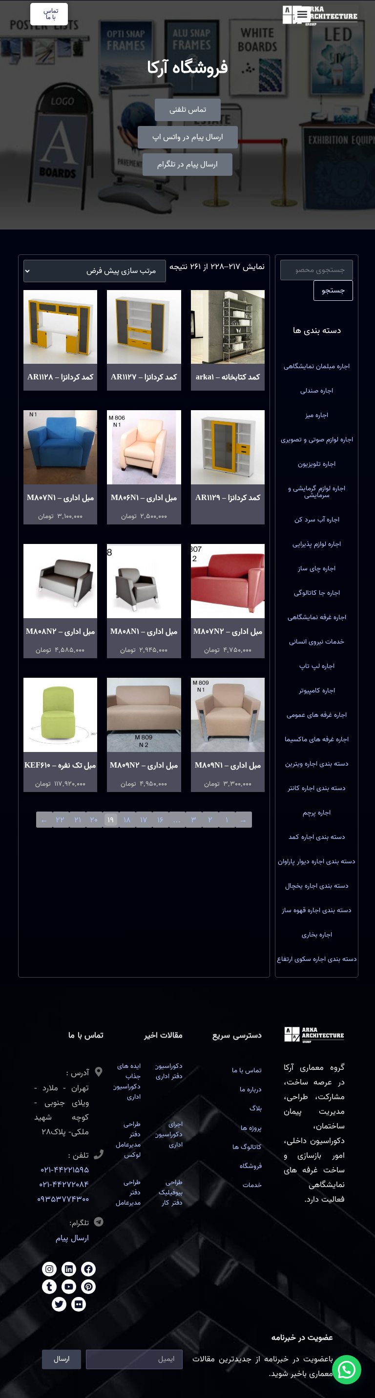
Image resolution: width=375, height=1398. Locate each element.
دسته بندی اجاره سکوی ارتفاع (317, 959)
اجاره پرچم (317, 812)
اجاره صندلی (316, 390)
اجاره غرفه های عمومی (317, 715)
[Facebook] (88, 1269)
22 (60, 820)
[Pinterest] (88, 1286)
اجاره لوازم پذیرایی (316, 544)
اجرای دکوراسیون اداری (168, 1134)
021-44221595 (65, 1170)
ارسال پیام (72, 1238)
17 (143, 820)
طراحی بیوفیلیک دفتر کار (171, 1193)
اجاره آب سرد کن (316, 519)
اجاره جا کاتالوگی (317, 593)
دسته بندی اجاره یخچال (317, 886)
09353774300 (63, 1199)
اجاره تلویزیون (316, 464)
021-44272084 (64, 1184)
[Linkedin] (69, 1269)
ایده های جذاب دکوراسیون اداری (126, 1082)
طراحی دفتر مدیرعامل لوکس (128, 1140)
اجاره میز (316, 415)
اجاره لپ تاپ (316, 666)
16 (160, 820)
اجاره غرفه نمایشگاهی (317, 617)
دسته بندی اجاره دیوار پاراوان (316, 861)
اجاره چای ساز (316, 568)
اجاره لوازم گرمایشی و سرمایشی (316, 492)
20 (94, 820)
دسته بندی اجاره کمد (317, 837)
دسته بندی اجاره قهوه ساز (317, 910)
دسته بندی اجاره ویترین (317, 764)
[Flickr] (78, 1304)
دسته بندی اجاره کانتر (317, 788)
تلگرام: (79, 1223)
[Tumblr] (49, 1286)
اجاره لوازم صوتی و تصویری (317, 439)
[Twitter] (59, 1304)
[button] (302, 14)
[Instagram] (49, 1269)
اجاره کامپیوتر (317, 690)
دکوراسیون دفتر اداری (168, 1071)
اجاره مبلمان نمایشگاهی (317, 366)
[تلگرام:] (99, 1222)
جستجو (333, 290)
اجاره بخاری (317, 934)
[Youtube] (69, 1286)
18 (127, 820)
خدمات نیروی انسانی (316, 641)
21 (77, 820)
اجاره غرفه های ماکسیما (317, 739)
